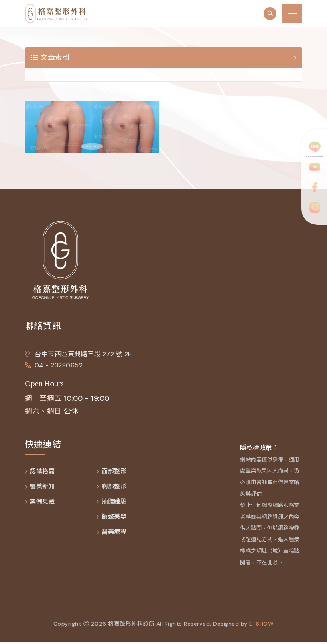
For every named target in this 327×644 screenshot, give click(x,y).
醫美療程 (114, 532)
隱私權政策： (259, 447)
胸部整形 (114, 487)
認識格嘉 (42, 471)
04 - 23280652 (59, 365)
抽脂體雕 (114, 502)
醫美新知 (42, 487)
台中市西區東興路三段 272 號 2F (82, 354)
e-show (261, 623)
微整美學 (114, 517)
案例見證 (42, 502)
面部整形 (114, 471)
